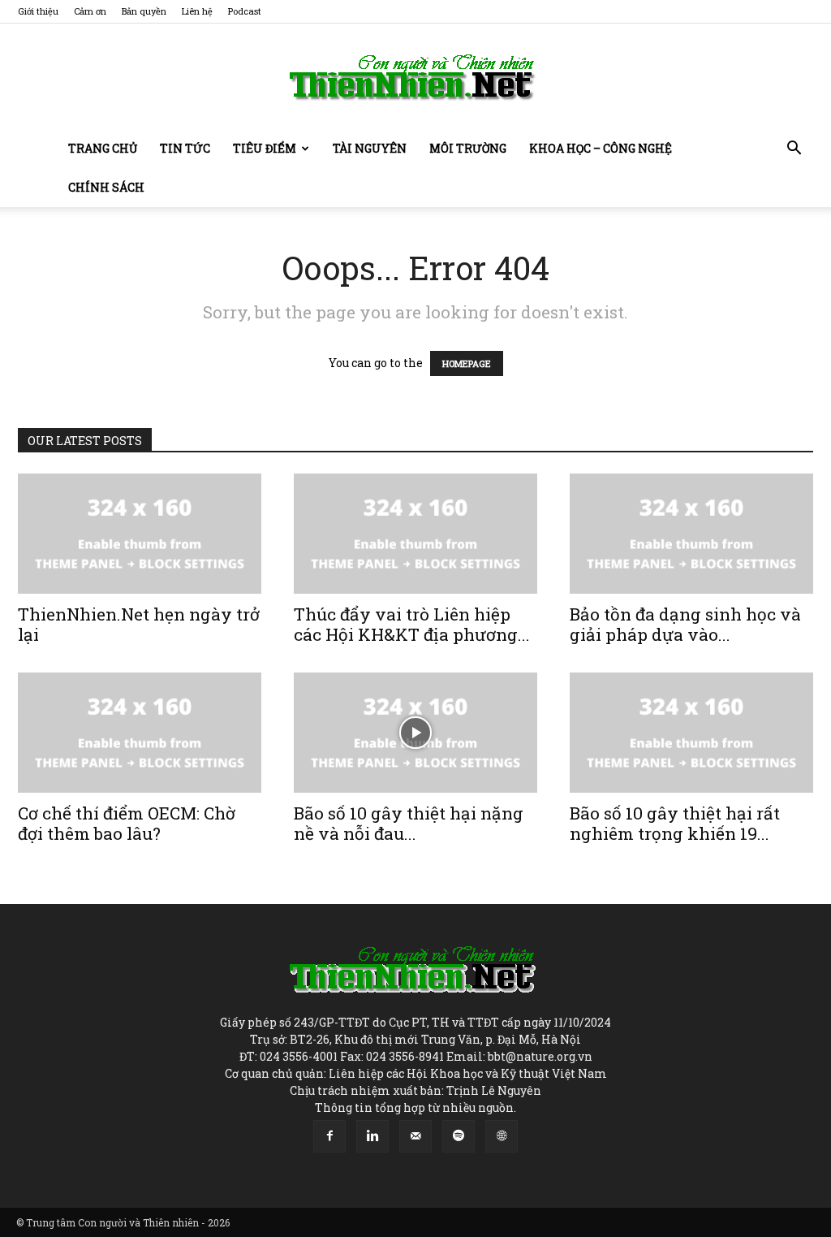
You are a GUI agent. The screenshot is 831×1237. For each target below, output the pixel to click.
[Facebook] (329, 1136)
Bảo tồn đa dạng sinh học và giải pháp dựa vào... (685, 624)
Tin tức (185, 148)
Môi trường (467, 148)
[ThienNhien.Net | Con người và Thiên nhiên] (415, 77)
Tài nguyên (370, 148)
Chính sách (106, 187)
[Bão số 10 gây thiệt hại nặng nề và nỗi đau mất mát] (415, 733)
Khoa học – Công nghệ (600, 148)
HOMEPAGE (466, 363)
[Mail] (415, 1136)
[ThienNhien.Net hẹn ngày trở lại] (139, 534)
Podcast (244, 11)
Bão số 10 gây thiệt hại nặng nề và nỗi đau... (408, 823)
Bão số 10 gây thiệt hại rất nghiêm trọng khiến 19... (675, 823)
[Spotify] (458, 1136)
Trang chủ (102, 148)
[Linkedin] (372, 1136)
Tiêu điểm (264, 148)
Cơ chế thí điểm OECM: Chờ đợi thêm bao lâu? (126, 823)
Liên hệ (197, 11)
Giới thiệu (38, 11)
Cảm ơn (90, 11)
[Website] (501, 1136)
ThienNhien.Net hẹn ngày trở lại (139, 624)
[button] (793, 150)
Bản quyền (144, 11)
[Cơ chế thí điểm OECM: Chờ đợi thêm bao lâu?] (139, 733)
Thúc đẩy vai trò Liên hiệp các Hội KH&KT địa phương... (412, 624)
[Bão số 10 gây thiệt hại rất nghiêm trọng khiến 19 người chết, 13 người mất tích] (691, 733)
